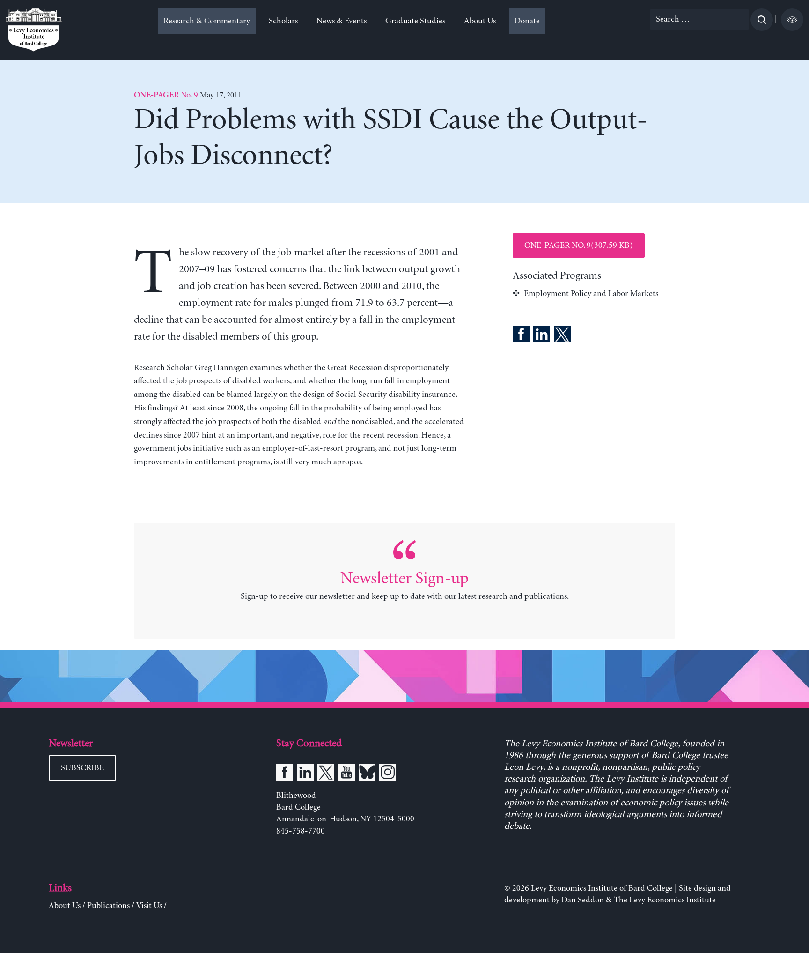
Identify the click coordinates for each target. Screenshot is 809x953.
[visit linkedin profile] (305, 774)
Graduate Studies (415, 21)
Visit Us (149, 905)
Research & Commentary (206, 21)
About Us (480, 21)
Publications (108, 905)
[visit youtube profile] (346, 774)
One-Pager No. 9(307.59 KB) (578, 245)
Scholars (283, 21)
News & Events (341, 21)
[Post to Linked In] (541, 336)
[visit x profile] (325, 774)
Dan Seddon (582, 900)
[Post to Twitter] (562, 336)
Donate (527, 21)
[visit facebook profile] (284, 774)
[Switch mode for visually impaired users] (792, 19)
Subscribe (82, 768)
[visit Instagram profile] (387, 774)
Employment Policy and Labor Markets (591, 293)
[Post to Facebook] (521, 336)
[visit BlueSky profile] (367, 774)
